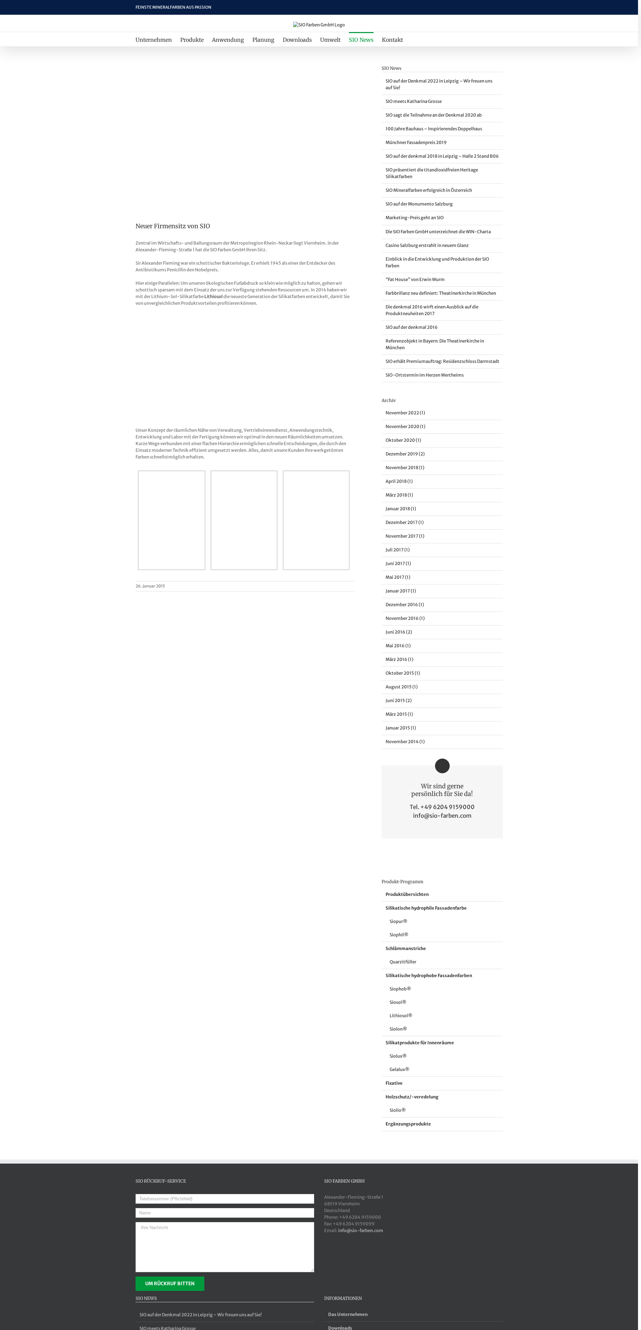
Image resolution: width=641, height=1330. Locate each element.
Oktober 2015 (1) (403, 673)
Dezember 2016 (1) (405, 605)
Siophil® (399, 935)
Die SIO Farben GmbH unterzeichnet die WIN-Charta (438, 232)
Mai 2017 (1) (398, 577)
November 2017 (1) (405, 536)
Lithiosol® (401, 1016)
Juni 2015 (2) (399, 700)
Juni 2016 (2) (399, 632)
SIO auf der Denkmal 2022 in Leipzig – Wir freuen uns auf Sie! (201, 1315)
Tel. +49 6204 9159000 (442, 807)
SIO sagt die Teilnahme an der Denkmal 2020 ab (434, 115)
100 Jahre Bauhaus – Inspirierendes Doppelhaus (434, 129)
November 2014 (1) (405, 742)
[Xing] (327, 1256)
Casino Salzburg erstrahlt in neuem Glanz (427, 245)
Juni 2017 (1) (398, 563)
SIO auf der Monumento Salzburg (419, 204)
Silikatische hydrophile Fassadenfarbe (426, 908)
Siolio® (398, 1110)
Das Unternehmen (348, 1314)
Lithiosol (213, 296)
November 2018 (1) (405, 468)
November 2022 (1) (405, 413)
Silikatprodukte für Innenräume (420, 1043)
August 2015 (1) (402, 687)
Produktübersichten (407, 894)
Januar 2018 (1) (401, 509)
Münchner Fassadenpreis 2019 (416, 142)
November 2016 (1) (405, 618)
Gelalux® (399, 1069)
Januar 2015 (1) (401, 728)
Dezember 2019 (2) (405, 454)
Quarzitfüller (403, 962)
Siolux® (398, 1056)
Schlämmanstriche (406, 948)
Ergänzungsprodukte (408, 1124)
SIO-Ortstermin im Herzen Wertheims (425, 375)
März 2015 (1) (399, 714)
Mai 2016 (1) (398, 646)
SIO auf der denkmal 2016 (412, 327)
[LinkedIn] (335, 1256)
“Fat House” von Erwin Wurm (415, 279)
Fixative (394, 1083)
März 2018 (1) (399, 495)
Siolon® (398, 1029)
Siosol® (398, 1002)
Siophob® (400, 989)
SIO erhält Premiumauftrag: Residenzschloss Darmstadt (442, 361)
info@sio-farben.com (442, 815)
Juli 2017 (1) (398, 550)
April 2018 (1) (399, 481)
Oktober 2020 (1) (403, 440)
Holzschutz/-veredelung (412, 1097)
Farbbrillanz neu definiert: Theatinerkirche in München (441, 293)
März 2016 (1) (399, 659)
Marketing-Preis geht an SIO (415, 218)
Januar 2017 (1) (401, 591)
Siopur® (398, 921)
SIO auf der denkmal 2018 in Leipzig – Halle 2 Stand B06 (442, 156)
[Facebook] (344, 1256)
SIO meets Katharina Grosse (414, 101)
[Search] (414, 39)
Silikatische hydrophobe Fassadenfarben (429, 975)
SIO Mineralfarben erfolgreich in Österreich (429, 190)
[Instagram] (360, 1256)
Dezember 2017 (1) (405, 522)
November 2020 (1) (405, 426)
